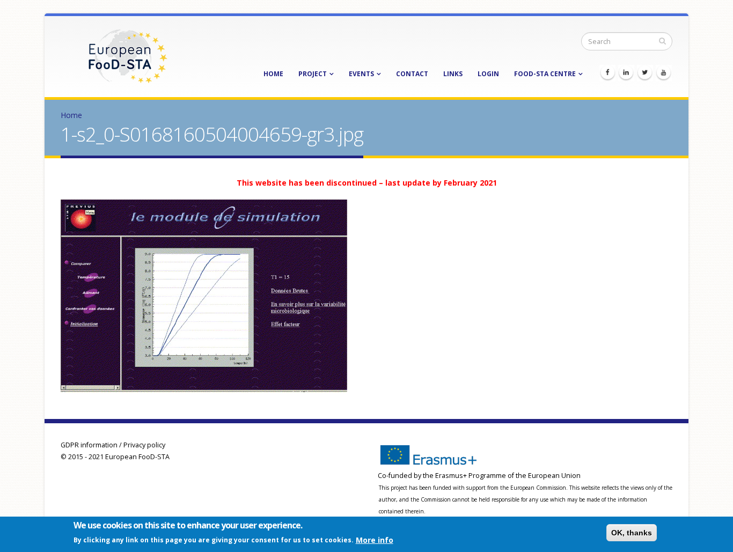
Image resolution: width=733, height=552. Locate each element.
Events (361, 73)
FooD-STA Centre (545, 73)
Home (273, 73)
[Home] (128, 55)
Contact (412, 73)
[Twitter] (645, 73)
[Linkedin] (626, 73)
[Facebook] (607, 73)
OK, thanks (631, 532)
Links (453, 73)
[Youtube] (664, 73)
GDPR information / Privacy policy (113, 445)
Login (488, 73)
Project (312, 73)
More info (374, 539)
